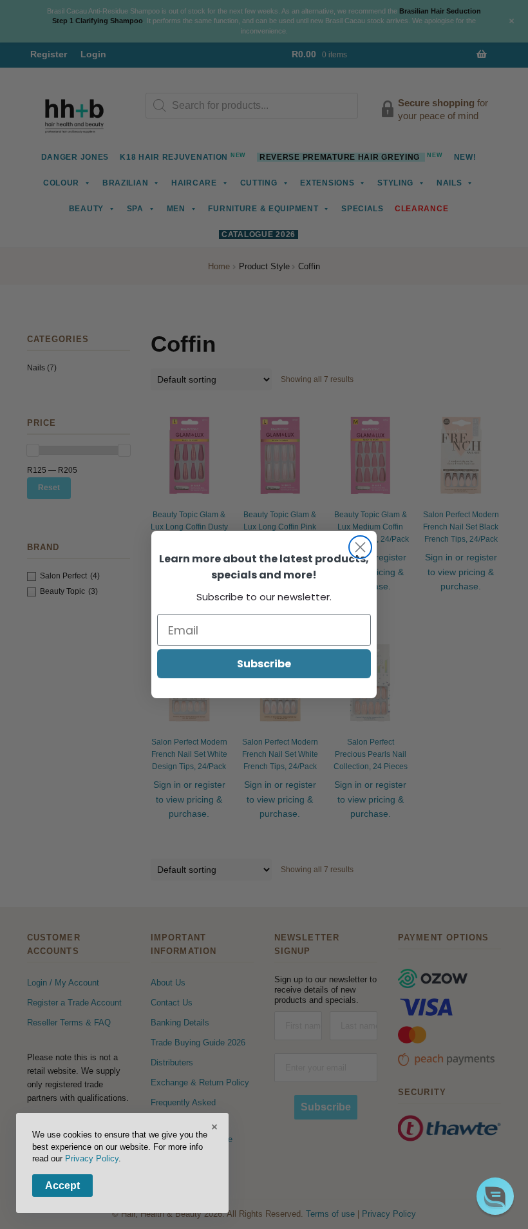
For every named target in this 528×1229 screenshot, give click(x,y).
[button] (495, 1196)
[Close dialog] (360, 547)
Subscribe (264, 663)
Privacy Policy (91, 1158)
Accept (62, 1185)
